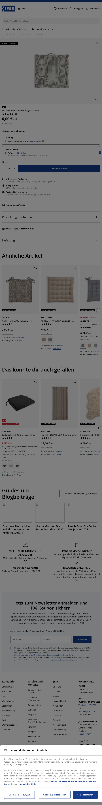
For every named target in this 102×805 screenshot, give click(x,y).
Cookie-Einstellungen (19, 795)
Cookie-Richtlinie (28, 784)
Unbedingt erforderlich (54, 795)
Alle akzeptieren (85, 795)
